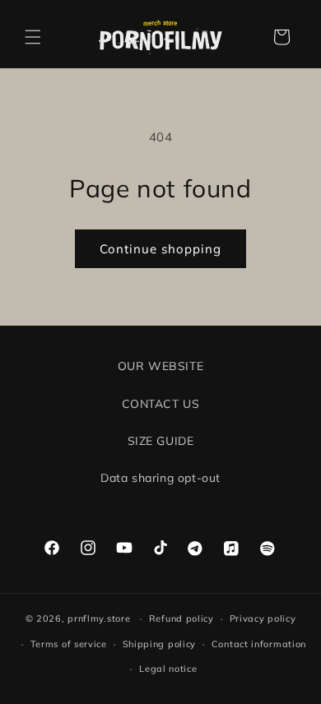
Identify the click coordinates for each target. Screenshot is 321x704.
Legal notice (168, 668)
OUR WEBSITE (161, 366)
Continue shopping (160, 249)
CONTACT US (161, 403)
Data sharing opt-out (160, 477)
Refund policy (181, 618)
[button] (33, 37)
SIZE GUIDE (161, 440)
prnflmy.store (98, 618)
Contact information (259, 644)
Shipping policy (160, 644)
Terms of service (68, 644)
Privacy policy (263, 618)
